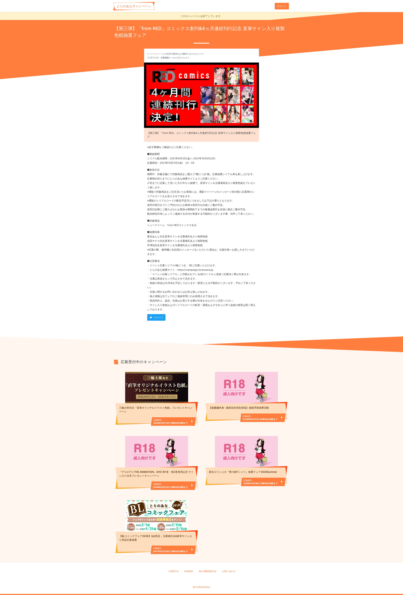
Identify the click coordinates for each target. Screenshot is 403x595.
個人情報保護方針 (207, 571)
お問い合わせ (228, 571)
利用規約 (188, 571)
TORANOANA (203, 587)
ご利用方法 (173, 571)
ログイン (282, 6)
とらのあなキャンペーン (134, 6)
